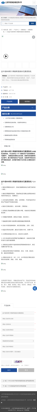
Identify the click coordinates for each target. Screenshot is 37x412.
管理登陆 (26, 410)
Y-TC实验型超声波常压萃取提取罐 (17, 386)
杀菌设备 (23, 29)
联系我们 (27, 101)
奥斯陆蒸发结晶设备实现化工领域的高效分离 (17, 131)
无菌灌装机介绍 (9, 126)
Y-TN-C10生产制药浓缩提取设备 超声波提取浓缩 (21, 380)
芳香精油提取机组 (10, 139)
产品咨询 (9, 101)
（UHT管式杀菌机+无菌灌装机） (14, 118)
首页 (10, 29)
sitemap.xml (20, 410)
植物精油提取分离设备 (11, 135)
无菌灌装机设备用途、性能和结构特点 (16, 122)
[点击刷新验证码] (18, 361)
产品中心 (16, 29)
